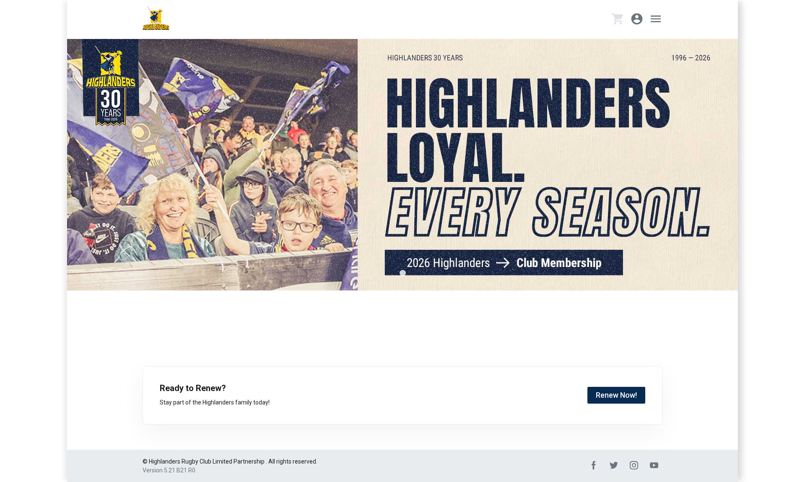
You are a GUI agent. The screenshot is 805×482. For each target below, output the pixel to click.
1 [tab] (403, 273)
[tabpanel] (402, 164)
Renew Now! (616, 395)
